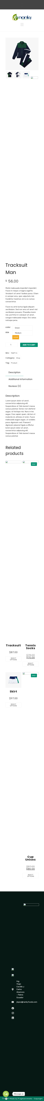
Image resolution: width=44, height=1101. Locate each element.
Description (14, 372)
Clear (15, 337)
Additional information (20, 379)
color (8, 327)
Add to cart (29, 345)
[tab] (14, 372)
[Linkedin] (12, 1018)
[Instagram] (12, 1013)
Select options (13, 659)
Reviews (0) (15, 386)
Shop (18, 358)
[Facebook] (12, 1008)
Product (14, 363)
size (7, 332)
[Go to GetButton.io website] (6, 1098)
